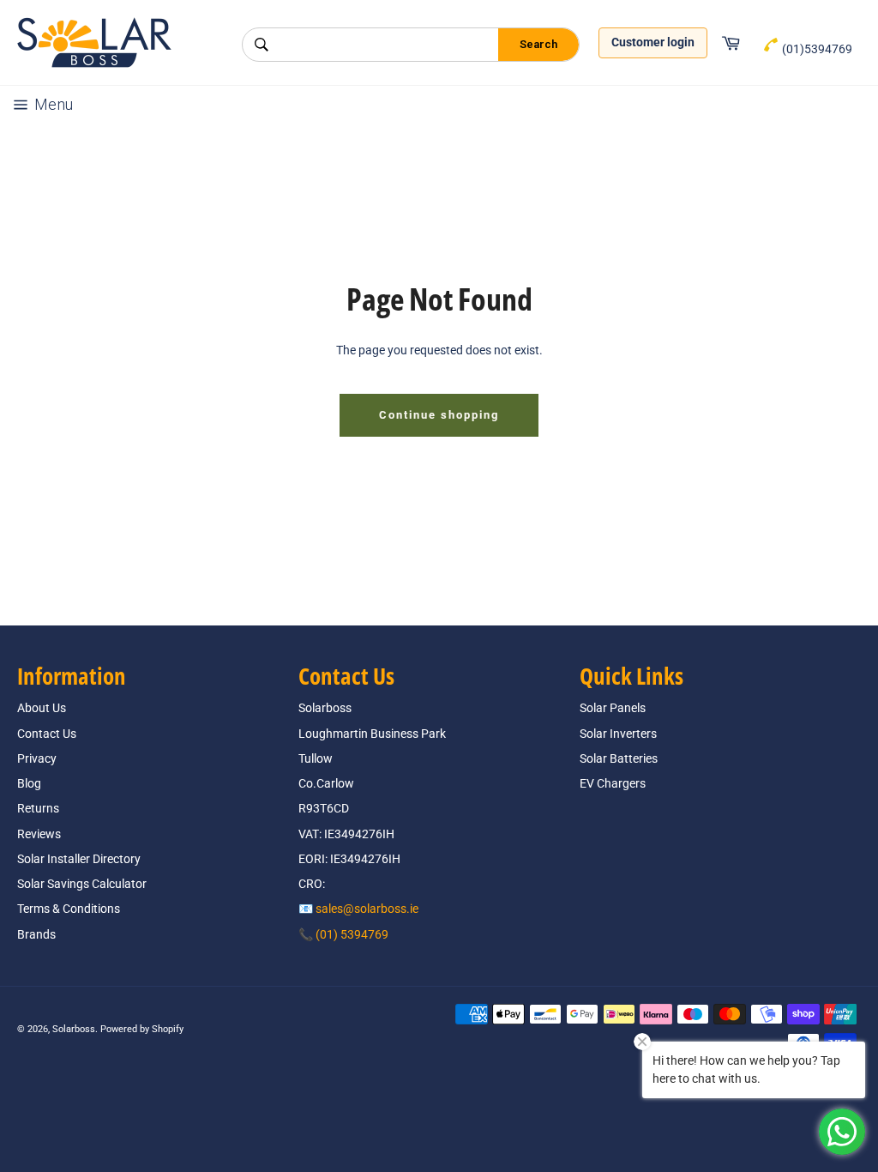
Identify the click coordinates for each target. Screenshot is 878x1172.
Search (538, 44)
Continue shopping (438, 414)
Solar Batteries (619, 758)
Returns (38, 808)
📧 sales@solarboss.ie (358, 908)
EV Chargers (613, 783)
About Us (41, 708)
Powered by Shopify (141, 1029)
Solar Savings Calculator (82, 884)
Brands (36, 934)
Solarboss (73, 1029)
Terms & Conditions (68, 908)
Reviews (39, 834)
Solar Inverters (618, 733)
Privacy (37, 758)
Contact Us (46, 733)
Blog (29, 783)
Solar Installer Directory (79, 859)
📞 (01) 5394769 (343, 934)
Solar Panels (613, 708)
